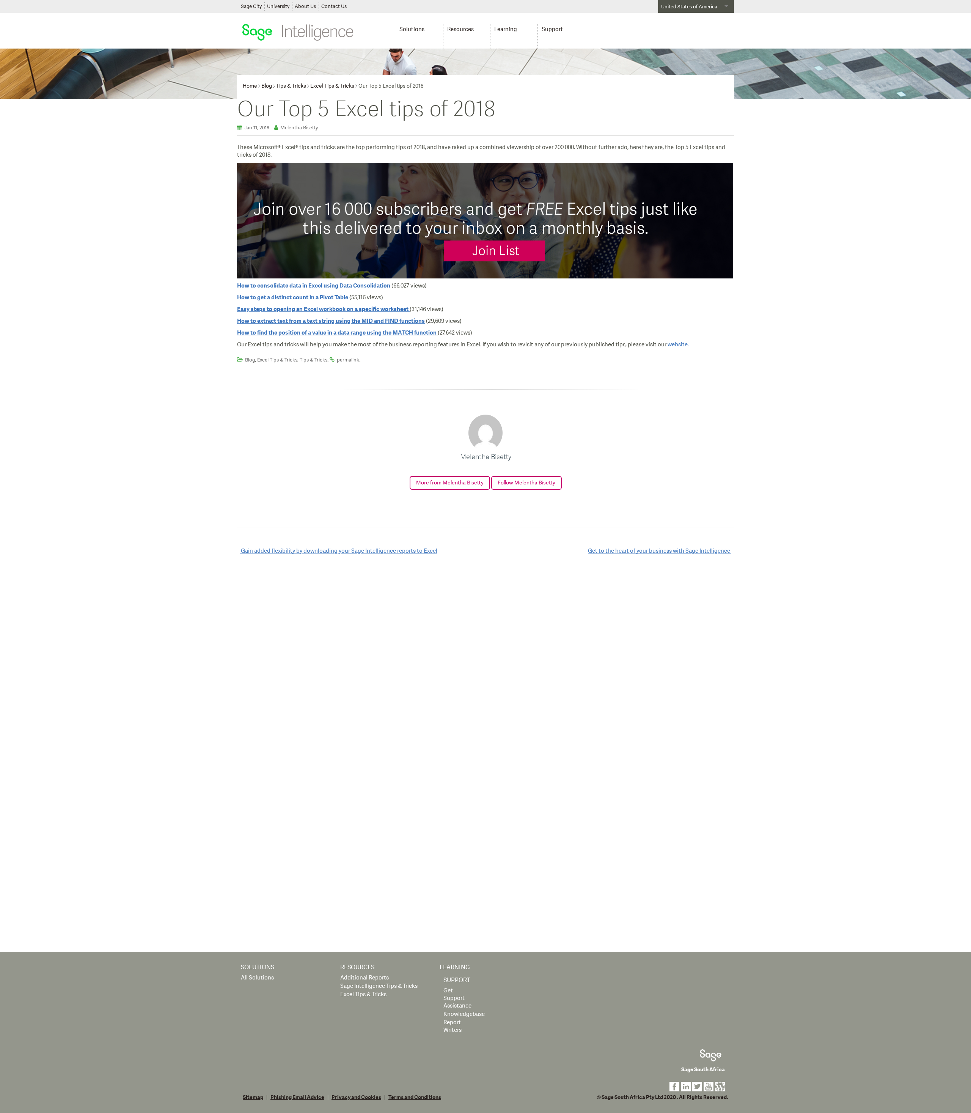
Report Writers (452, 1026)
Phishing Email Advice (297, 1097)
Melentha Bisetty (299, 127)
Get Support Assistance (457, 998)
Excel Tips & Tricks (332, 86)
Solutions (411, 29)
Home (250, 86)
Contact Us (334, 6)
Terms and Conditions (414, 1097)
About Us (305, 6)
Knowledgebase (464, 1014)
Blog (266, 86)
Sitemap (253, 1097)
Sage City (251, 6)
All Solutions (257, 978)
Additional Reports (364, 978)
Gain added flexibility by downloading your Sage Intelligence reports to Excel (338, 551)
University (278, 6)
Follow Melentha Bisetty (526, 482)
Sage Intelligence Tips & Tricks (379, 986)
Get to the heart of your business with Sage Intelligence (659, 551)
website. (678, 345)
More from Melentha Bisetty (450, 482)
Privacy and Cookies (356, 1097)
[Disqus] (485, 658)
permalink (348, 360)
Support (552, 29)
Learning (505, 29)
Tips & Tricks (291, 86)
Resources (460, 29)
